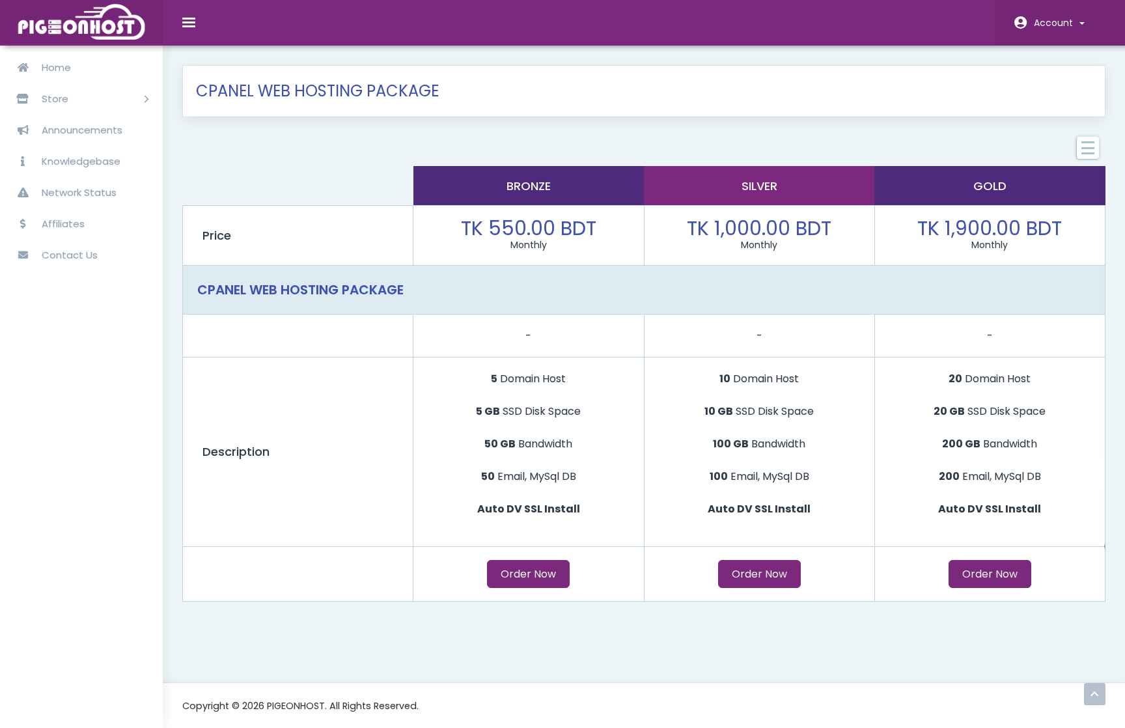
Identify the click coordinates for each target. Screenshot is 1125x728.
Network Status (78, 192)
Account (1056, 22)
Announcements (80, 130)
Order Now (528, 574)
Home (55, 67)
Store (56, 98)
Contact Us (68, 255)
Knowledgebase (79, 161)
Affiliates (62, 224)
